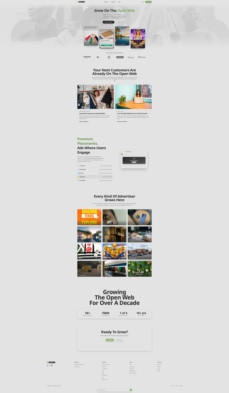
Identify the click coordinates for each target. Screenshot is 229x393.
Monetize (113, 1)
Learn (119, 1)
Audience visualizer (133, 373)
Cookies (180, 385)
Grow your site (77, 366)
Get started (148, 1)
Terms (177, 385)
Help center (131, 368)
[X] (49, 365)
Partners (158, 366)
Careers (158, 368)
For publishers (104, 368)
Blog (130, 364)
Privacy (172, 385)
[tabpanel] (134, 159)
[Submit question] (131, 390)
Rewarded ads (104, 375)
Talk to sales (119, 340)
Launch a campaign (108, 22)
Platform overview (105, 364)
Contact (158, 371)
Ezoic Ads (103, 366)
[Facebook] (47, 365)
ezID (103, 377)
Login (143, 1)
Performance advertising (79, 364)
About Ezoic (159, 364)
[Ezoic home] (81, 2)
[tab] (95, 165)
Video (103, 373)
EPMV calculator (132, 371)
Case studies (131, 366)
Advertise (106, 1)
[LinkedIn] (51, 365)
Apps (103, 371)
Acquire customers (120, 22)
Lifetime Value (104, 379)
